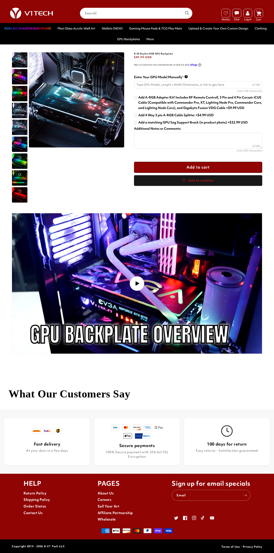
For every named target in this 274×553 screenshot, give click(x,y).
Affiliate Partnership (115, 513)
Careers (105, 499)
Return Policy (35, 493)
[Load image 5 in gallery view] (20, 127)
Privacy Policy (252, 547)
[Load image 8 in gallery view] (20, 178)
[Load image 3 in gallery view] (20, 93)
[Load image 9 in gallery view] (20, 195)
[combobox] (136, 13)
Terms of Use (230, 547)
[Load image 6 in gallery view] (20, 144)
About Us (106, 493)
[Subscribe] (245, 495)
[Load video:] (137, 283)
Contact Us (33, 513)
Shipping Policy (37, 499)
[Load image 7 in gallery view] (20, 161)
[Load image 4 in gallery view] (20, 110)
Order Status (35, 506)
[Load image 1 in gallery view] (20, 60)
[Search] (187, 13)
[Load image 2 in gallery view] (20, 77)
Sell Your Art (108, 506)
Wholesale (107, 519)
